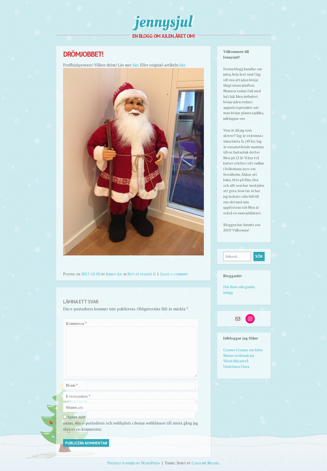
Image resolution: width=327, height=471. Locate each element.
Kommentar (76, 323)
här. (136, 64)
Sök (259, 256)
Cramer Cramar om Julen (243, 350)
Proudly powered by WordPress (134, 462)
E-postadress (78, 396)
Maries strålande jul (238, 355)
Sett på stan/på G (141, 273)
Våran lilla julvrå (235, 361)
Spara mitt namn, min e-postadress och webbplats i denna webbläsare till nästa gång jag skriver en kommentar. (130, 423)
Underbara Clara (236, 366)
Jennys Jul (114, 273)
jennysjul (163, 21)
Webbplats (74, 407)
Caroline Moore (205, 462)
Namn (72, 385)
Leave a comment (174, 273)
